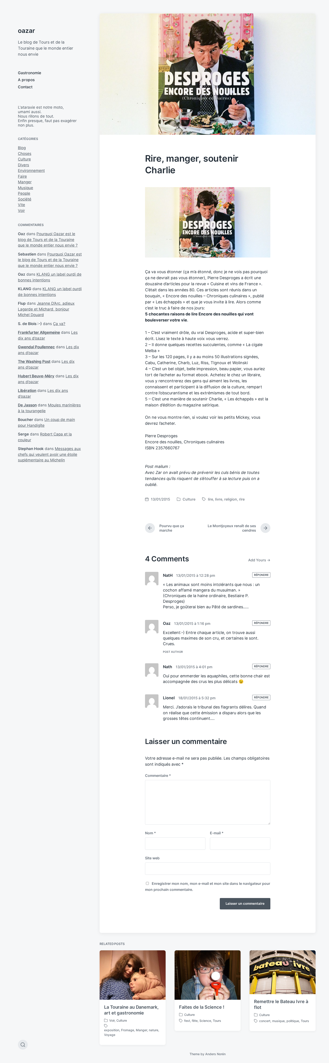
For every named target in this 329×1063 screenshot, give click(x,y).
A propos (26, 80)
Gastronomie (29, 73)
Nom (150, 833)
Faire (22, 176)
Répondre (261, 575)
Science (205, 1021)
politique (292, 1021)
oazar (26, 30)
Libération (27, 390)
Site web (152, 858)
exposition (111, 1030)
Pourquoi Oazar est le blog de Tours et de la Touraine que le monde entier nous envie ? (48, 239)
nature (153, 1030)
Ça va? (59, 323)
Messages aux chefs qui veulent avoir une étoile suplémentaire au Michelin (49, 454)
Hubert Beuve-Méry (36, 376)
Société (24, 199)
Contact (25, 87)
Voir (21, 210)
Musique (25, 188)
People (24, 193)
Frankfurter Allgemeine (39, 332)
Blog (22, 148)
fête (195, 1021)
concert (264, 1021)
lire (210, 499)
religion (230, 499)
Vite (21, 205)
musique (278, 1021)
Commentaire (158, 775)
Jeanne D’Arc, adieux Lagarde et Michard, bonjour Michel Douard (46, 309)
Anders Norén (215, 1054)
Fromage (127, 1030)
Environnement (31, 170)
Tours (217, 1021)
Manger (25, 182)
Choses (24, 153)
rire (242, 499)
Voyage (109, 1035)
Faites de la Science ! (201, 1007)
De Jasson (27, 405)
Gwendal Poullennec (36, 347)
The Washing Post (34, 361)
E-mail (217, 833)
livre (218, 499)
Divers (23, 165)
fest (187, 1021)
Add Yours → (259, 560)
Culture (24, 159)
